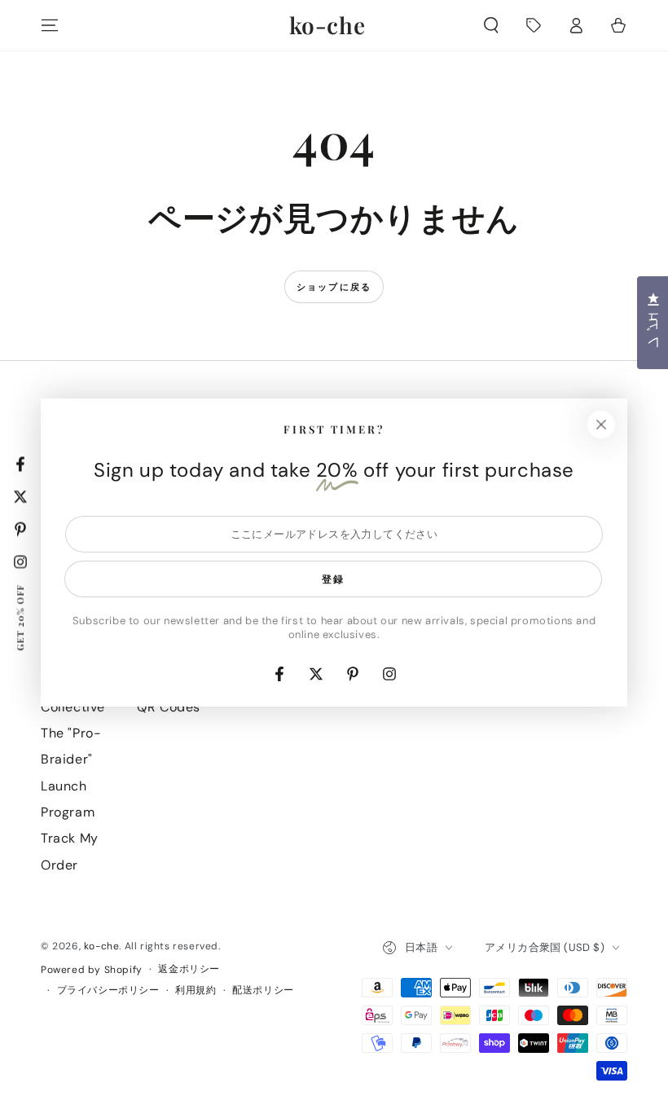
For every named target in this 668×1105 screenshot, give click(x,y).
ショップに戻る (334, 287)
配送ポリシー (263, 990)
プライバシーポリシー (108, 990)
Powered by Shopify (92, 969)
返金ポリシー (189, 968)
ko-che (102, 946)
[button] (491, 25)
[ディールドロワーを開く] (533, 25)
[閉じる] (601, 424)
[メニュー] (50, 25)
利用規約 (195, 990)
